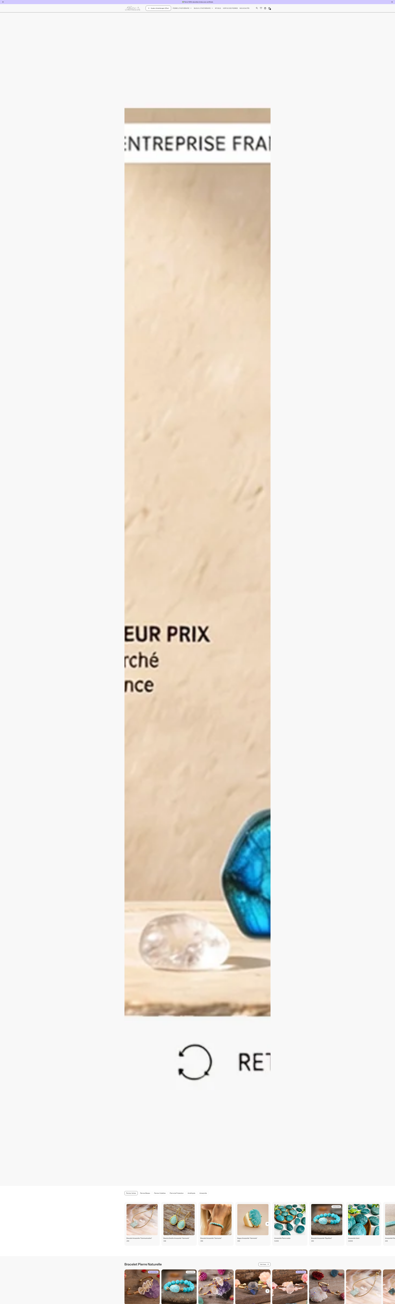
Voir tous (264, 1264)
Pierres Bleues (145, 1193)
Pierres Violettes (160, 1193)
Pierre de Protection (177, 1193)
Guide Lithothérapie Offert (158, 8)
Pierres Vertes (131, 1193)
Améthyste (191, 1193)
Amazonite (203, 1193)
